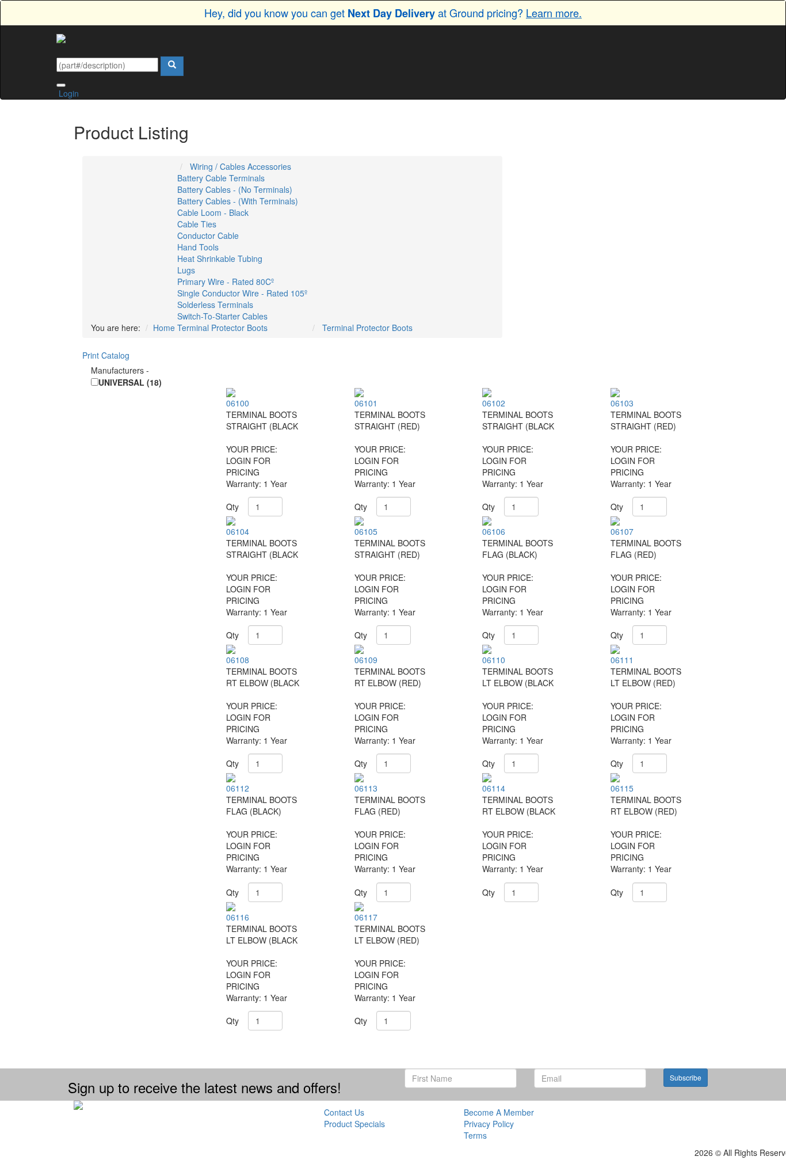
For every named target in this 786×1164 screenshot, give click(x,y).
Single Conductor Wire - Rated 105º (242, 293)
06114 (493, 788)
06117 (365, 917)
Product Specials (354, 1123)
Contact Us (344, 1112)
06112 (237, 788)
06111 (622, 659)
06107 (622, 531)
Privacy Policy (489, 1123)
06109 (365, 659)
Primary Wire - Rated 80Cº (225, 281)
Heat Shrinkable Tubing (219, 258)
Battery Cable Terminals (221, 178)
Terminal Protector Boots (222, 327)
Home (164, 327)
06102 (493, 403)
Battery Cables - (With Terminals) (237, 201)
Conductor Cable (208, 235)
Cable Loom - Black (213, 212)
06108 (237, 659)
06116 (237, 917)
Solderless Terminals (215, 304)
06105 (365, 531)
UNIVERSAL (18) (130, 382)
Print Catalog (105, 355)
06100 (237, 403)
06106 (493, 531)
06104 (237, 531)
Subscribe (685, 1077)
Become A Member (499, 1112)
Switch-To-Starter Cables (222, 316)
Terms (475, 1135)
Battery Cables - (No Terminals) (234, 189)
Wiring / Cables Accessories (240, 166)
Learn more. (554, 12)
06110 (493, 659)
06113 (365, 788)
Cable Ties (196, 224)
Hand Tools (198, 247)
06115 (622, 788)
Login (67, 93)
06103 (622, 403)
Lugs (186, 270)
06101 (365, 403)
